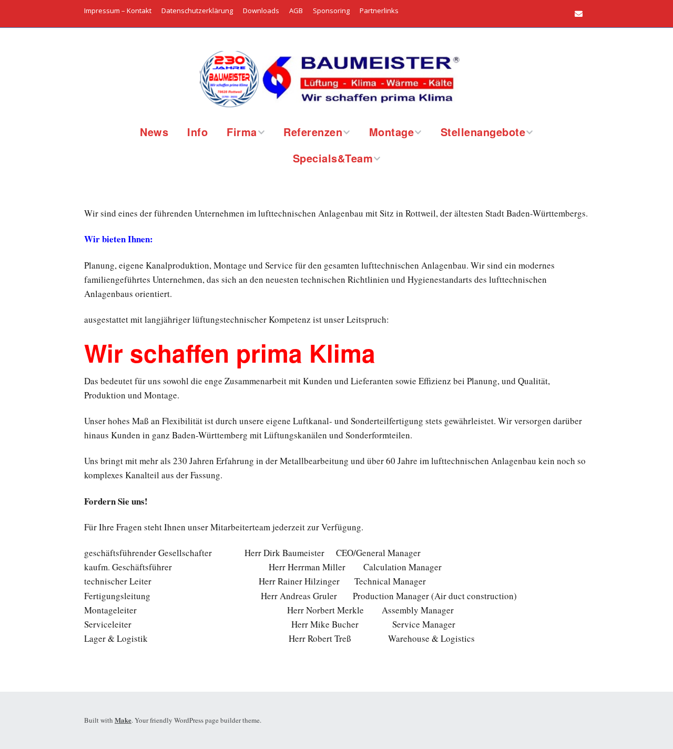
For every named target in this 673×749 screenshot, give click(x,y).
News (154, 131)
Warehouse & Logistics (431, 638)
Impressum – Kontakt (117, 10)
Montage (391, 131)
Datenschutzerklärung (197, 10)
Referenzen (312, 131)
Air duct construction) (475, 596)
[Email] (581, 13)
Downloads (261, 10)
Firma (242, 131)
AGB (296, 10)
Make (123, 720)
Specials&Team (333, 158)
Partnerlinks (379, 10)
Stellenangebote (483, 131)
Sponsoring (331, 10)
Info (197, 131)
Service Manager (423, 624)
